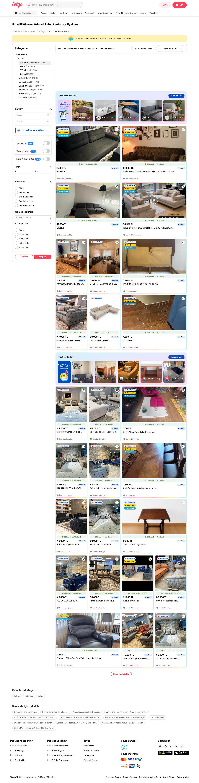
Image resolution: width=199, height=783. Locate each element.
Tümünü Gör (176, 96)
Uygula (42, 257)
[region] (121, 111)
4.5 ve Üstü (24, 247)
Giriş (165, 5)
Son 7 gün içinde (26, 201)
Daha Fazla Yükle (121, 674)
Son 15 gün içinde (26, 205)
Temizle (24, 257)
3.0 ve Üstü (24, 234)
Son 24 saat (24, 192)
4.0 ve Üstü (24, 243)
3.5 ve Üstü (24, 239)
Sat (181, 5)
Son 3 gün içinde (26, 197)
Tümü (21, 188)
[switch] (46, 143)
